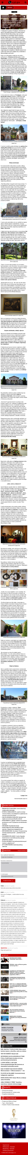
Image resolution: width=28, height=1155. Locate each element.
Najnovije (5, 955)
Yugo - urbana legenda (7, 1103)
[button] (2, 2)
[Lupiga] (14, 2)
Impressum (6, 1145)
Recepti (6, 1087)
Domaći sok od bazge (7, 1090)
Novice (10, 7)
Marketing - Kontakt (8, 1148)
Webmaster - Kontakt (9, 1147)
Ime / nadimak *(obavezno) (7, 855)
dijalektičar (4, 948)
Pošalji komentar (7, 880)
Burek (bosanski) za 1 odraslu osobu (11, 1092)
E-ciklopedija (9, 1098)
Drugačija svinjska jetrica (8, 1094)
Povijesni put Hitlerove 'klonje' (9, 1101)
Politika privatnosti (8, 1150)
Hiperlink (7, 1046)
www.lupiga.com (12, 1152)
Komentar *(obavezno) (6, 860)
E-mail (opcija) (4, 874)
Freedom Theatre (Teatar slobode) (10, 1104)
